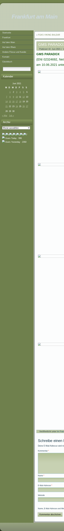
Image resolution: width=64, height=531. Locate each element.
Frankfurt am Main (34, 16)
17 (17, 101)
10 (17, 97)
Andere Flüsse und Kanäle (14, 52)
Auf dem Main (8, 42)
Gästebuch (7, 61)
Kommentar (43, 451)
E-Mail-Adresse (45, 485)
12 (24, 97)
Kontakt (5, 57)
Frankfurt (6, 37)
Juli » (11, 115)
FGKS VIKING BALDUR (49, 35)
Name (41, 476)
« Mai (4, 115)
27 (27, 106)
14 (6, 101)
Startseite (6, 32)
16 (13, 101)
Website (41, 495)
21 (6, 106)
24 (17, 106)
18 (20, 101)
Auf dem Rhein (9, 47)
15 (10, 101)
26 (24, 106)
